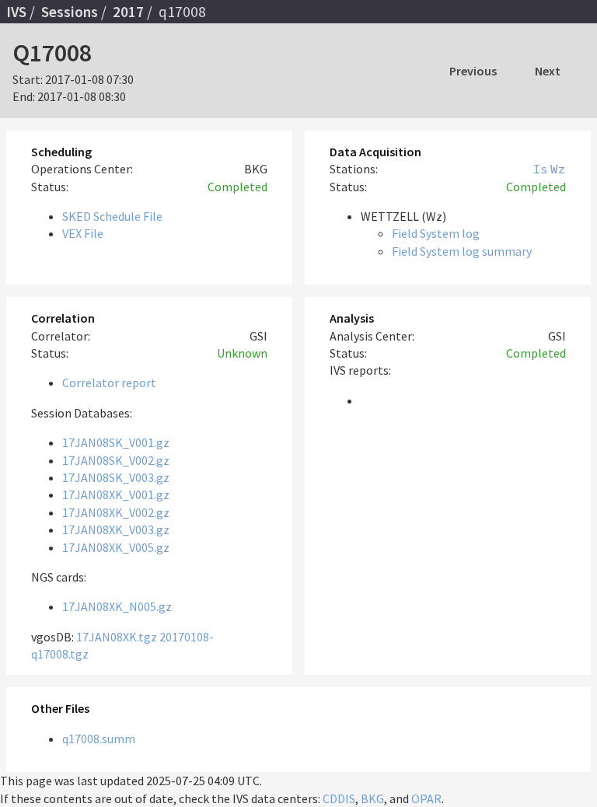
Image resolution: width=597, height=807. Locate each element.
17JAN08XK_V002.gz (115, 512)
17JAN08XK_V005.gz (115, 547)
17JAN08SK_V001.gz (115, 442)
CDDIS (339, 798)
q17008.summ (98, 738)
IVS (16, 11)
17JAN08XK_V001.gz (115, 494)
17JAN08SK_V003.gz (115, 477)
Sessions (69, 11)
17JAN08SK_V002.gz (115, 460)
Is (540, 168)
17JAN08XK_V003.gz (115, 529)
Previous (473, 71)
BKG (372, 798)
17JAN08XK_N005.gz (117, 606)
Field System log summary (462, 251)
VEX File (82, 233)
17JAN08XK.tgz (116, 637)
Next (547, 71)
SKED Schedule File (112, 216)
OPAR (426, 798)
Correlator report (109, 382)
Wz (558, 168)
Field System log (436, 233)
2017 (128, 11)
